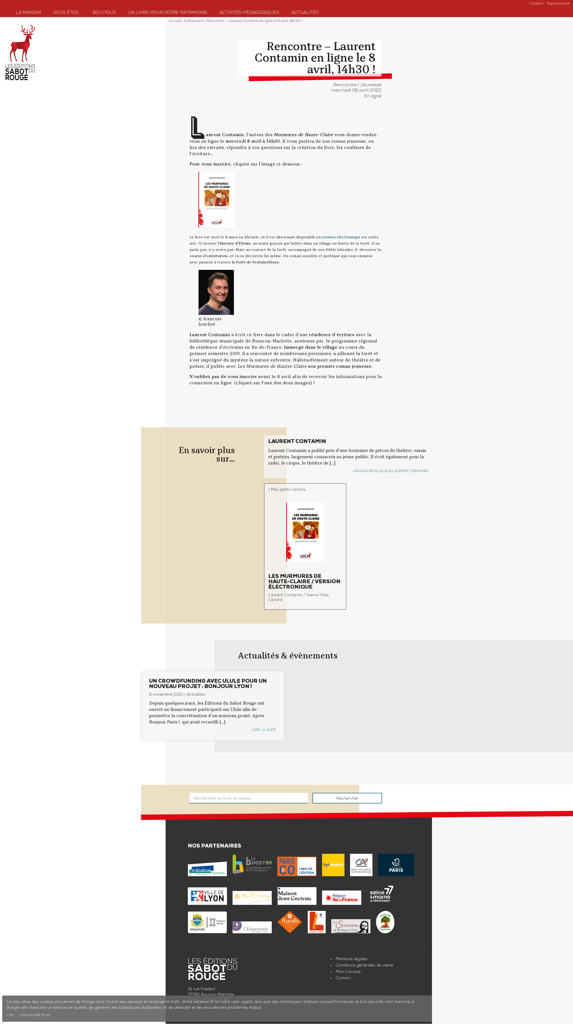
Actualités (305, 13)
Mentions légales (352, 959)
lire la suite (264, 730)
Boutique (104, 13)
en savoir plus (35, 1015)
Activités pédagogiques (249, 13)
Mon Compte (348, 972)
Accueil (175, 21)
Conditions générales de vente (364, 966)
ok (11, 1015)
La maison (28, 13)
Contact (536, 4)
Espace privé (558, 4)
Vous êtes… (67, 13)
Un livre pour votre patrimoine (167, 13)
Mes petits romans (288, 490)
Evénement (194, 21)
